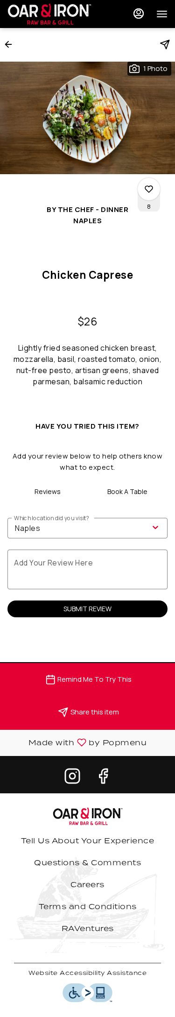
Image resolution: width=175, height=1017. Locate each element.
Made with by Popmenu (77, 743)
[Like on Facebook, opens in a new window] (103, 778)
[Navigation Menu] (162, 14)
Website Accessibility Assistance (87, 973)
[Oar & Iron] (88, 815)
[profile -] (138, 13)
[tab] (47, 491)
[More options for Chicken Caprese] (149, 189)
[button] (11, 44)
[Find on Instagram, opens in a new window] (72, 778)
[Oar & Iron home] (49, 14)
